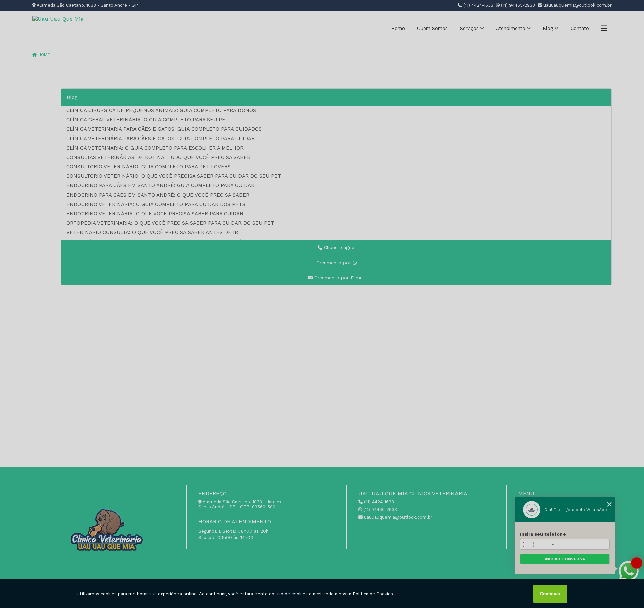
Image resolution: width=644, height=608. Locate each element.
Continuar (550, 593)
